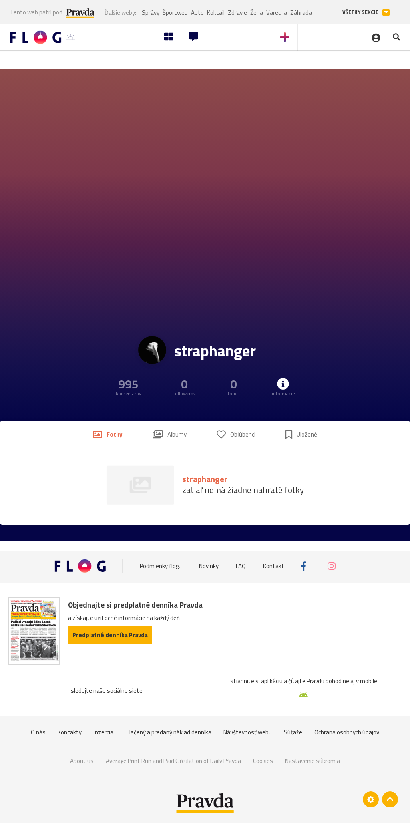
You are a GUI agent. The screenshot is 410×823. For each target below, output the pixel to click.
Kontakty (70, 732)
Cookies (263, 761)
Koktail (216, 12)
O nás (38, 732)
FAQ (241, 566)
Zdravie (237, 12)
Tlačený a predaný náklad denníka (168, 732)
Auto (197, 12)
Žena (256, 12)
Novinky (209, 566)
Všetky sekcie (361, 12)
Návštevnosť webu (247, 732)
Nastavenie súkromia (312, 761)
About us (82, 761)
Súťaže (293, 732)
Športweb (175, 12)
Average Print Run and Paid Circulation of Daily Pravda (173, 761)
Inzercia (103, 732)
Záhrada (301, 12)
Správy (150, 12)
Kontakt (273, 566)
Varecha (276, 12)
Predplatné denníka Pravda (110, 635)
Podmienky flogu (161, 566)
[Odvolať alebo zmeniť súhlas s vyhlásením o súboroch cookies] (371, 799)
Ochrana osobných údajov (346, 732)
